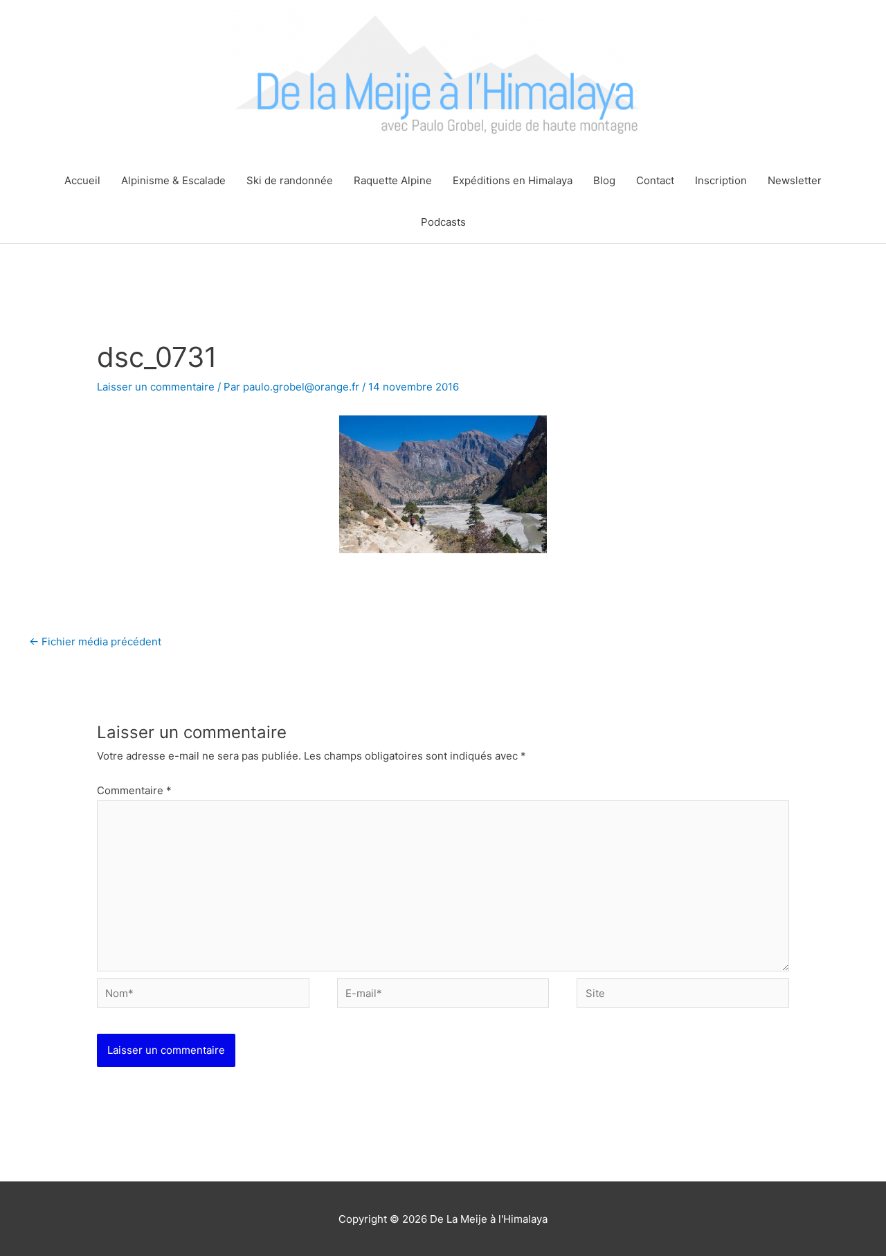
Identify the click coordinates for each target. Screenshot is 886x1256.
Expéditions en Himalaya (512, 180)
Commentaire (134, 790)
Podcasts (443, 221)
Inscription (721, 180)
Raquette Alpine (393, 180)
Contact (655, 180)
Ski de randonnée (289, 180)
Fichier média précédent (95, 641)
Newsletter (795, 180)
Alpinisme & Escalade (173, 180)
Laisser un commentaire (156, 386)
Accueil (82, 180)
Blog (604, 180)
